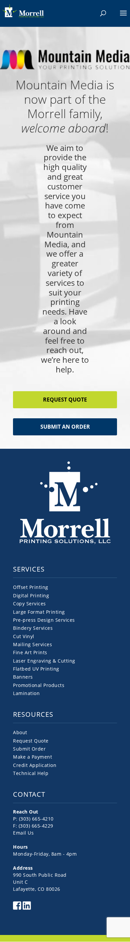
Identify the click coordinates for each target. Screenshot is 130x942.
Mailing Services (32, 644)
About (20, 732)
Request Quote (65, 399)
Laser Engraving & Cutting (44, 661)
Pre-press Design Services (44, 620)
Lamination (26, 693)
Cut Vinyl (23, 636)
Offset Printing (30, 587)
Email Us (23, 833)
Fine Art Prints (30, 652)
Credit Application (34, 765)
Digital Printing (31, 595)
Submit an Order (65, 426)
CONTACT (29, 794)
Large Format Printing (39, 612)
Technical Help (30, 773)
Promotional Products (38, 685)
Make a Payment (32, 757)
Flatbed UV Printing (36, 669)
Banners (23, 677)
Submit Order (29, 749)
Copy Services (29, 603)
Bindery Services (33, 628)
